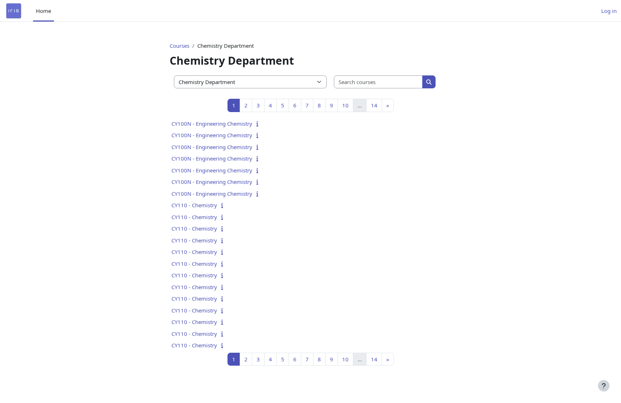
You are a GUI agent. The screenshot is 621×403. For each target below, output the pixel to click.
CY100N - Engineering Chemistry (211, 123)
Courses (179, 45)
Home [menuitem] (43, 10)
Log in (609, 10)
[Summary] (259, 123)
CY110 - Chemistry (194, 205)
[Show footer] (604, 386)
